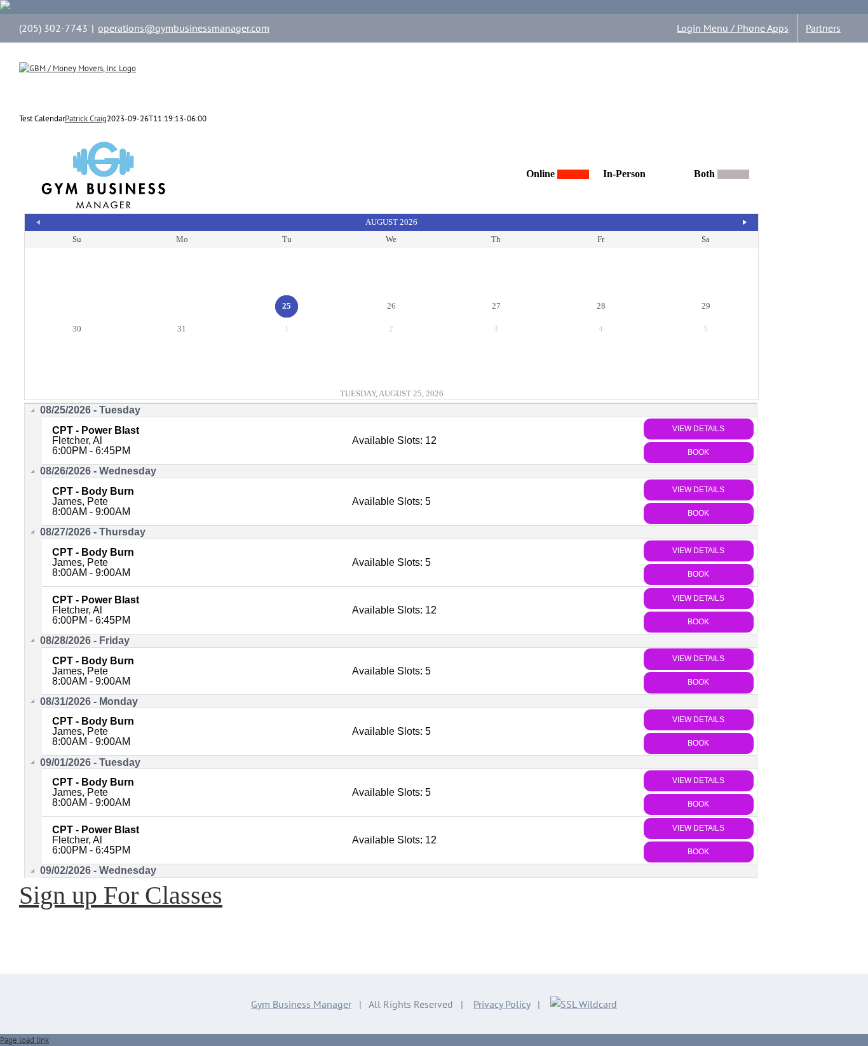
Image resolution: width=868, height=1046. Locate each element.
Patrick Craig (86, 118)
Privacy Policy (501, 1004)
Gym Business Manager (301, 1004)
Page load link (24, 1040)
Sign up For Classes (120, 895)
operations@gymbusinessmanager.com (183, 28)
